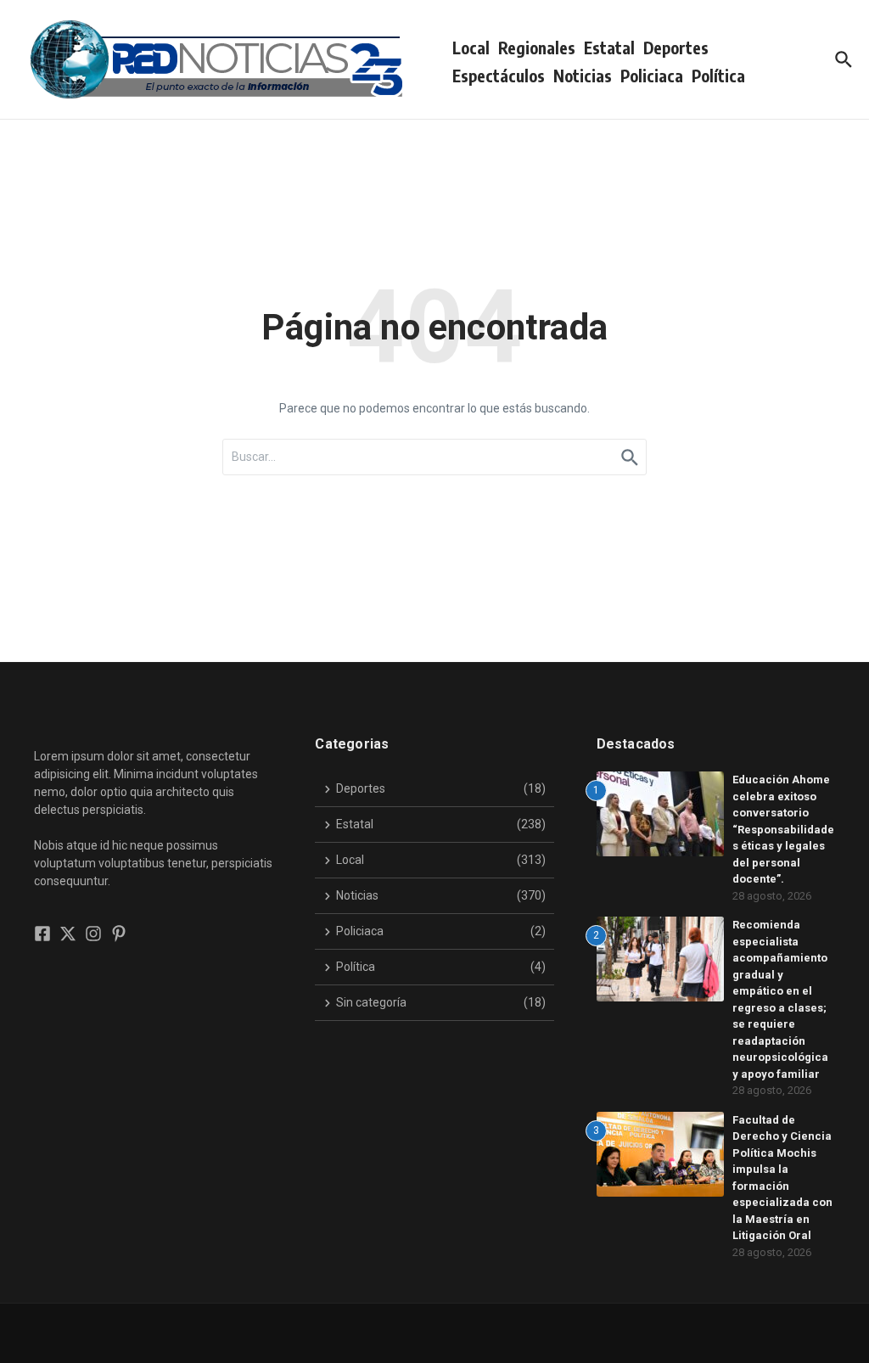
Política (718, 75)
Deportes (676, 47)
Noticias (582, 75)
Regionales (536, 47)
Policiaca (651, 75)
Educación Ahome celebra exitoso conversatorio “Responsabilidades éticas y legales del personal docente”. (783, 829)
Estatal (609, 47)
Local (471, 47)
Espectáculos (498, 75)
